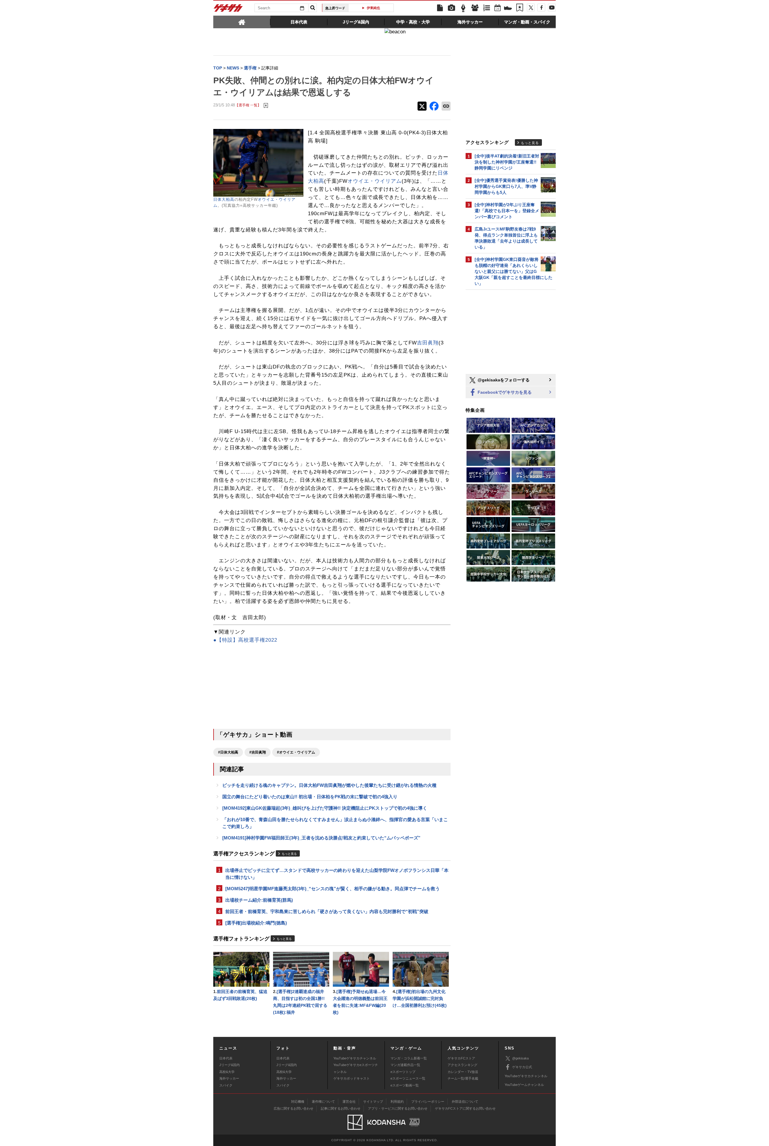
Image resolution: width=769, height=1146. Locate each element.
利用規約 (397, 1101)
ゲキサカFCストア (461, 1058)
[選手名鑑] (474, 8)
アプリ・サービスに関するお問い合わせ (397, 1108)
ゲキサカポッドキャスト (351, 1078)
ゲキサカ (228, 10)
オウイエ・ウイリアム (375, 181)
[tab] (241, 22)
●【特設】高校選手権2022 (245, 640)
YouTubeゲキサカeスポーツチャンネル (355, 1068)
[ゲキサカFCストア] (507, 8)
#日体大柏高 (228, 752)
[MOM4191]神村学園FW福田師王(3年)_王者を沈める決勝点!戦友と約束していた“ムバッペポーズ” (321, 837)
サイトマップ (373, 1101)
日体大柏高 (223, 199)
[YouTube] (552, 7)
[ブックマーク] (519, 8)
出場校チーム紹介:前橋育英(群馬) (259, 900)
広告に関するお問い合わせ (293, 1108)
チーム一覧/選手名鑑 (463, 1078)
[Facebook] (541, 7)
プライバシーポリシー (427, 1101)
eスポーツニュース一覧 (408, 1078)
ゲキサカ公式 (522, 1067)
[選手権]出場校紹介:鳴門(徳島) (256, 922)
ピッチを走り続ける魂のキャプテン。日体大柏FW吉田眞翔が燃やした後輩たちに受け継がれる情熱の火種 (329, 785)
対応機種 (297, 1101)
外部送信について (465, 1101)
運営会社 (349, 1101)
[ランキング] (486, 8)
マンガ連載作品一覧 (405, 1065)
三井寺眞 (373, 8)
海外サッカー (229, 1078)
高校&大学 (227, 1072)
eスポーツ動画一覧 (405, 1085)
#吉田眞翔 (257, 752)
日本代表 (226, 1058)
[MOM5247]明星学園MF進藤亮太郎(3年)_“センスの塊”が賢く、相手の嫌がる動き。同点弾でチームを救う (332, 888)
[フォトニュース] (451, 8)
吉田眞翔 (428, 343)
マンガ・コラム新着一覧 (409, 1058)
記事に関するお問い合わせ (340, 1108)
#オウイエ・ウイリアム (296, 752)
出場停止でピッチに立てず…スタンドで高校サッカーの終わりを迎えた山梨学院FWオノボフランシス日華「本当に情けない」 (336, 874)
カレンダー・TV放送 (463, 1072)
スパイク (226, 1085)
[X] (531, 7)
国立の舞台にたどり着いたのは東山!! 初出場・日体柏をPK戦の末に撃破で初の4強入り (309, 796)
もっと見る (289, 853)
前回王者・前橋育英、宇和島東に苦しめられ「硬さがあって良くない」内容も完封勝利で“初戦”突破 (326, 911)
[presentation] (241, 22)
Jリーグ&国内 (229, 1065)
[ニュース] (439, 8)
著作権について (323, 1101)
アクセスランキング (462, 1065)
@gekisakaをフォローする (503, 379)
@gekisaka (520, 1058)
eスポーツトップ (403, 1072)
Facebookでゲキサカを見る (504, 392)
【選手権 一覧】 (248, 105)
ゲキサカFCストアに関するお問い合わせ (465, 1108)
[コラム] (463, 8)
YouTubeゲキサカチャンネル (354, 1058)
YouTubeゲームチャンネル (524, 1084)
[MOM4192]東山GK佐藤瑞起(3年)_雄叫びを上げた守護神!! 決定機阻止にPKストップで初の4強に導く (324, 808)
